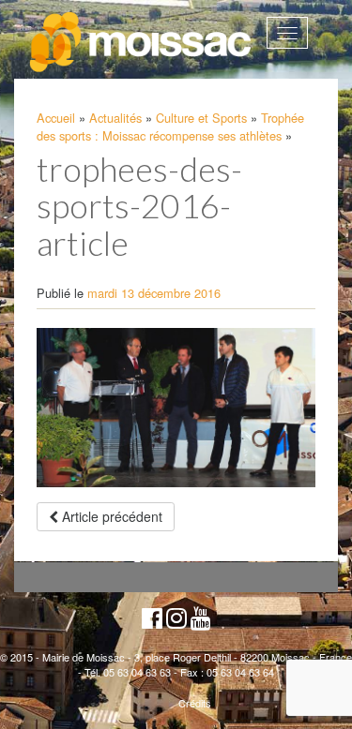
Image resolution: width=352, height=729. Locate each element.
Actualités (115, 117)
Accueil (56, 117)
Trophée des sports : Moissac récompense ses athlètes (170, 126)
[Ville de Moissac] (141, 42)
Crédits (194, 702)
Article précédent (110, 516)
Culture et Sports (201, 117)
